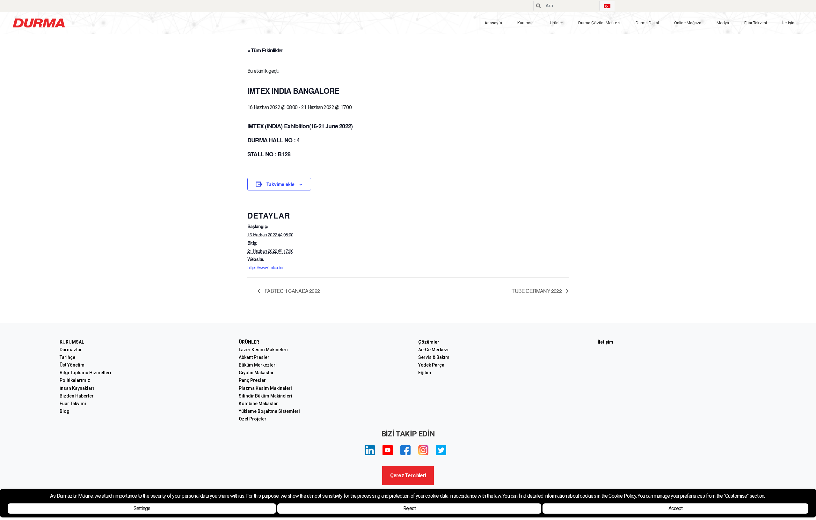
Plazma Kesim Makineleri (265, 388)
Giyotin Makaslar (256, 372)
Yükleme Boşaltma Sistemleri (269, 411)
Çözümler (428, 342)
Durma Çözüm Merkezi (599, 22)
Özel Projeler (252, 418)
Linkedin (369, 450)
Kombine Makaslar (258, 403)
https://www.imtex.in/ (265, 267)
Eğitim (424, 372)
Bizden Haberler (77, 395)
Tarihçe (67, 357)
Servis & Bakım (433, 357)
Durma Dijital (647, 22)
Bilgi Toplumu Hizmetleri (85, 372)
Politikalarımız (75, 380)
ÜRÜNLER (249, 342)
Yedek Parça (431, 365)
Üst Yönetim (72, 365)
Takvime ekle (280, 184)
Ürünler (556, 22)
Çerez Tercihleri (408, 475)
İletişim (789, 22)
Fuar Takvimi (755, 22)
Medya (723, 22)
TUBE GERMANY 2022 (537, 290)
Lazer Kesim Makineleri (263, 349)
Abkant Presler (254, 357)
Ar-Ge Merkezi (433, 349)
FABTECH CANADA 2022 (292, 290)
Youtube (387, 450)
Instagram (423, 450)
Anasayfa (493, 22)
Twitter (441, 450)
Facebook (405, 450)
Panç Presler (252, 380)
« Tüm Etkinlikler (265, 50)
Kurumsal (526, 22)
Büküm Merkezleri (258, 365)
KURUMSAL (72, 342)
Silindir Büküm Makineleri (265, 395)
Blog (64, 411)
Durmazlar (71, 349)
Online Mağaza (687, 22)
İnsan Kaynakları (77, 388)
